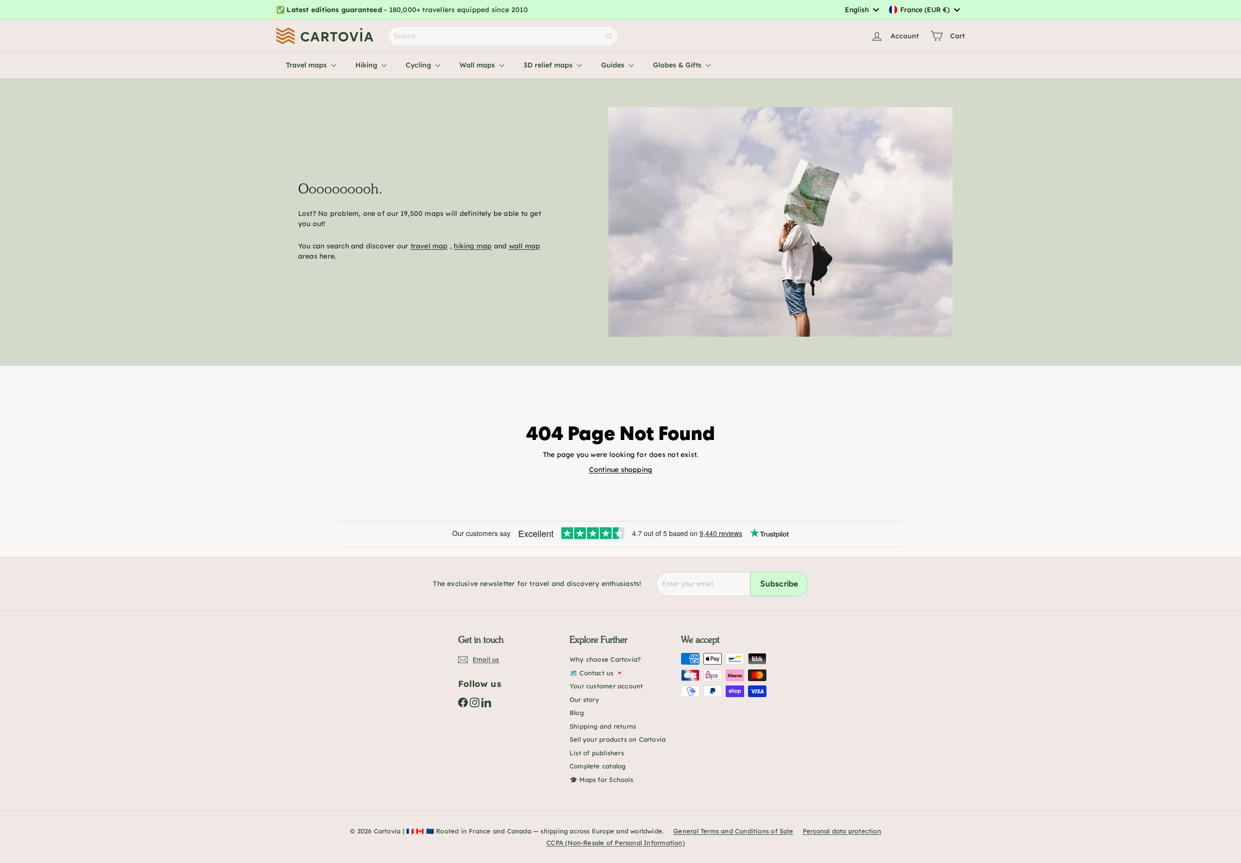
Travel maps (307, 65)
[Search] (609, 36)
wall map (525, 246)
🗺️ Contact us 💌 (596, 673)
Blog (577, 712)
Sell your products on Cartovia (618, 739)
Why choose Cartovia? (605, 659)
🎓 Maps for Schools (601, 779)
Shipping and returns (603, 726)
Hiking (367, 65)
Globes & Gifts (678, 65)
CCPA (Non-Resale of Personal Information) (615, 843)
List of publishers (597, 753)
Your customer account (606, 686)
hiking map (473, 246)
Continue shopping (620, 469)
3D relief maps (549, 65)
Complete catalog (597, 766)
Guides (613, 65)
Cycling (419, 65)
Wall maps (478, 65)
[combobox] (862, 9)
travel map (429, 246)
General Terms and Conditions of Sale (733, 831)
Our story (584, 699)
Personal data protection (842, 831)
